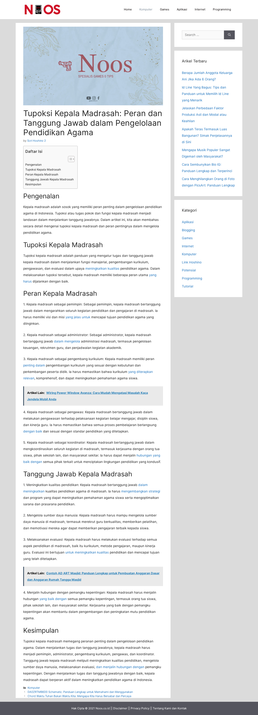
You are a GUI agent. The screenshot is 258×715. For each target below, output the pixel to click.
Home (128, 9)
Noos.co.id (103, 708)
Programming (222, 9)
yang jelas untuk (78, 317)
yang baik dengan (53, 599)
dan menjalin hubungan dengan (120, 667)
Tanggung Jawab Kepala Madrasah (49, 179)
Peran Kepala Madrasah (41, 174)
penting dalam (34, 365)
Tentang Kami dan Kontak (170, 708)
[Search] (229, 35)
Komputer (145, 9)
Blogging (188, 230)
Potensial (189, 270)
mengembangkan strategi (140, 491)
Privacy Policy (140, 708)
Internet (200, 9)
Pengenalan (33, 164)
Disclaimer (120, 708)
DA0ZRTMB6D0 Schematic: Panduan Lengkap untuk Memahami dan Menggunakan (80, 691)
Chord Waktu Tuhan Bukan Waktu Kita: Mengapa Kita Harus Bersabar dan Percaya (79, 696)
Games (164, 9)
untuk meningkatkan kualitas (87, 552)
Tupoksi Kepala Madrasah (43, 169)
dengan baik (32, 431)
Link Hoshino (192, 262)
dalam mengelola (67, 341)
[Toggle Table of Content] (69, 159)
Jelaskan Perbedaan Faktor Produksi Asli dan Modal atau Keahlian (204, 114)
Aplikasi (182, 9)
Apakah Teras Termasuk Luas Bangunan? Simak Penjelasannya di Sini (207, 135)
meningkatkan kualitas (102, 268)
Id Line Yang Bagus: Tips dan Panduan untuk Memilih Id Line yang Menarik (205, 93)
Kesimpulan (33, 184)
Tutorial (187, 286)
